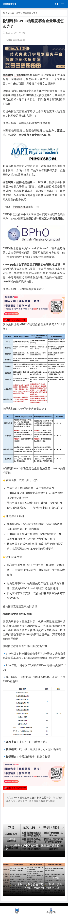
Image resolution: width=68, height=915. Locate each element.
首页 (18, 13)
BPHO (17, 74)
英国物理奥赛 (20, 206)
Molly (16, 797)
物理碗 (7, 74)
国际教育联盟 (39, 797)
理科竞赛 (27, 13)
